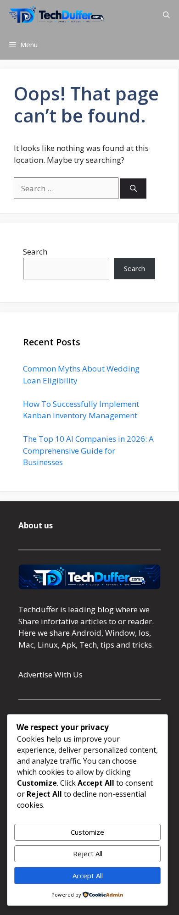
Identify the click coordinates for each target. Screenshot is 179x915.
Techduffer (38, 609)
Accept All (88, 875)
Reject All (87, 853)
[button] (166, 15)
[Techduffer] (56, 15)
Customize (87, 832)
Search (35, 251)
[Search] (133, 188)
